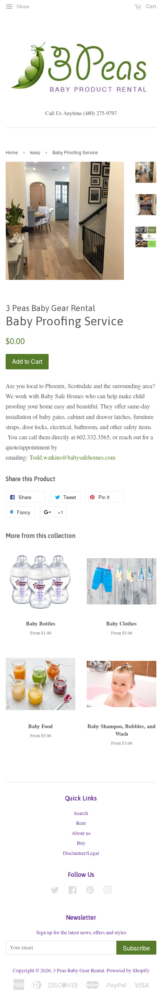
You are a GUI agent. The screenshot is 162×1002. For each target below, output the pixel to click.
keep (35, 152)
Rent (81, 823)
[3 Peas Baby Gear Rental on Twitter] (55, 891)
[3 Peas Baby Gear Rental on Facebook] (72, 891)
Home (12, 152)
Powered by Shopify (128, 970)
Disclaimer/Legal (81, 853)
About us (81, 833)
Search (81, 813)
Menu (22, 6)
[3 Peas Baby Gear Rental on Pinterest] (90, 891)
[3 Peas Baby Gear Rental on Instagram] (107, 891)
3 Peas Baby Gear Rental (78, 970)
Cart (150, 6)
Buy (81, 843)
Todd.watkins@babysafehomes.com (72, 457)
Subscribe (136, 948)
